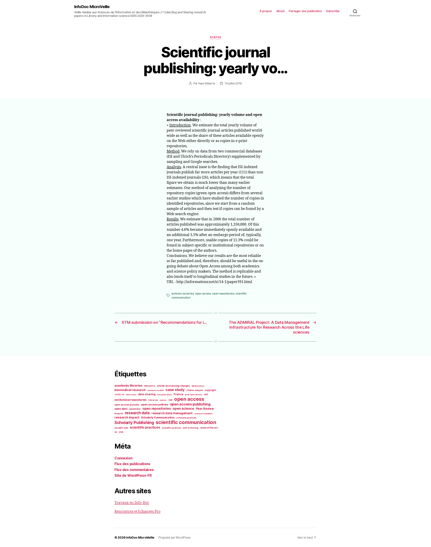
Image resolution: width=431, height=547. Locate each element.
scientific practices (145, 427)
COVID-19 (119, 394)
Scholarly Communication (158, 417)
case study (175, 389)
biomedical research (130, 390)
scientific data (121, 428)
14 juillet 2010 (233, 83)
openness (135, 409)
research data (137, 413)
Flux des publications (132, 464)
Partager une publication (305, 11)
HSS (206, 394)
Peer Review (205, 408)
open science (183, 409)
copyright (210, 390)
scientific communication (186, 422)
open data (120, 408)
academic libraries (128, 385)
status (215, 37)
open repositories (223, 293)
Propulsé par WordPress (174, 537)
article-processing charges (173, 385)
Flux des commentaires (134, 470)
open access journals (126, 404)
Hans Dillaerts (206, 83)
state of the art (209, 427)
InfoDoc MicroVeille (92, 7)
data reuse (131, 394)
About (280, 11)
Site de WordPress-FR (133, 475)
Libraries (153, 400)
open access (203, 293)
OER (170, 400)
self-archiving (190, 427)
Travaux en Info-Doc (131, 503)
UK (115, 432)
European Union (164, 394)
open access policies (154, 404)
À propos (265, 11)
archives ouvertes (182, 293)
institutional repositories (130, 399)
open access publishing (190, 404)
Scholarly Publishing (134, 422)
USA (121, 432)
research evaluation (203, 413)
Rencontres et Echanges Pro (137, 511)
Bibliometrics (198, 386)
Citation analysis (194, 390)
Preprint (118, 413)
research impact (126, 417)
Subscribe (333, 11)
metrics (163, 400)
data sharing (147, 394)
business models (155, 390)
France (178, 394)
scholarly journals (186, 417)
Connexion (123, 458)
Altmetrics (149, 386)
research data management (172, 413)
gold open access (193, 394)
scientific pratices (171, 428)
